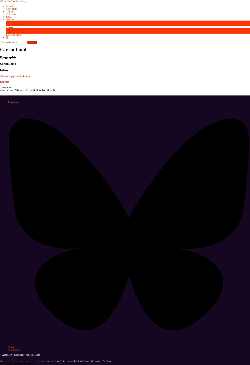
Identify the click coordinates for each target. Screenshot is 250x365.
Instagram (15, 350)
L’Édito (9, 11)
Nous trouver (18, 29)
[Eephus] (15, 76)
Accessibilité (11, 9)
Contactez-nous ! (19, 32)
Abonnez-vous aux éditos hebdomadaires (21, 355)
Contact (9, 27)
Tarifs (8, 16)
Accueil (9, 6)
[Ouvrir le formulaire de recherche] (128, 37)
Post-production (19, 24)
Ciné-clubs (11, 14)
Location (10, 19)
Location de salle (19, 22)
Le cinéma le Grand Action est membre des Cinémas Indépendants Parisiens (76, 361)
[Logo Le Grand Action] (12, 1)
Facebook (14, 102)
